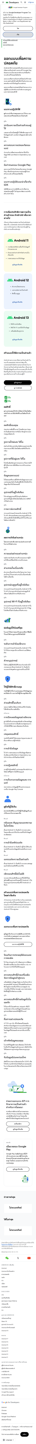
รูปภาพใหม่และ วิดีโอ (13, 442)
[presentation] (18, 109)
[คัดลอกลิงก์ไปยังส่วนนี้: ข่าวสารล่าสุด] (17, 1197)
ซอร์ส (3, 1277)
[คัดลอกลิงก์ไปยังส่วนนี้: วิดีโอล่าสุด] (16, 1219)
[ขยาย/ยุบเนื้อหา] (4, 47)
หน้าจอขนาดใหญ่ (6, 1318)
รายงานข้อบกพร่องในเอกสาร (9, 1389)
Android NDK (6, 1378)
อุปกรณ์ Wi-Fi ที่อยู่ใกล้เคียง (17, 601)
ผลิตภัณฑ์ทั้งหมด (6, 1420)
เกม (3, 1295)
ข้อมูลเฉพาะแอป (11, 475)
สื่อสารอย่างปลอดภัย (13, 1019)
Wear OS (4, 1321)
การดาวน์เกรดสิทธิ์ (12, 509)
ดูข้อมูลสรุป (18, 383)
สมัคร (24, 1434)
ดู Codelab (18, 388)
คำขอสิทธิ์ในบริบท (12, 702)
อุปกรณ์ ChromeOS (7, 1324)
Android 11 (5, 1357)
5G (2, 1310)
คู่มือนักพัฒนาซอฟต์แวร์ (8, 1368)
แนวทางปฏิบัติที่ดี (18, 944)
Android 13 (5, 1351)
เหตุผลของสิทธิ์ (11, 734)
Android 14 (5, 1348)
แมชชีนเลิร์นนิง (6, 1298)
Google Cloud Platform (9, 1416)
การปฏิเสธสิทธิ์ (11, 765)
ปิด (18, 28)
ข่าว (2, 1280)
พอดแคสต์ (4, 1287)
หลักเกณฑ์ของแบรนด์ (26, 1426)
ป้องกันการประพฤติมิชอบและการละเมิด (17, 957)
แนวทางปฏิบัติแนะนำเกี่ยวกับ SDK (17, 183)
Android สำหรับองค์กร (8, 1271)
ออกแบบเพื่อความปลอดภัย (17, 60)
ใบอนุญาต (15, 1426)
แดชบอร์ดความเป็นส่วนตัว (16, 859)
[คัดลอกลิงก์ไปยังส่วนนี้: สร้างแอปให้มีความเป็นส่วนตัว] (6, 356)
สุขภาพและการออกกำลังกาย (9, 1301)
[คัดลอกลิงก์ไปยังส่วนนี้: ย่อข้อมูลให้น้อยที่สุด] (25, 628)
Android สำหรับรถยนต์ (8, 1327)
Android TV (5, 1331)
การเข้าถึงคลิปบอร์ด (13, 842)
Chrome (4, 1410)
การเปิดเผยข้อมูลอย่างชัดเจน (17, 717)
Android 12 (5, 1354)
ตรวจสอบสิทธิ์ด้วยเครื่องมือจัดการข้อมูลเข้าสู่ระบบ (17, 976)
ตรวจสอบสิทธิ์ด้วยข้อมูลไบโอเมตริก (17, 1001)
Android (4, 1268)
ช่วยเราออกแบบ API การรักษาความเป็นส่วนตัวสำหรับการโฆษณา (17, 1104)
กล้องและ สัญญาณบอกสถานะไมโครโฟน (18, 824)
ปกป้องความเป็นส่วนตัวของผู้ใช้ (17, 127)
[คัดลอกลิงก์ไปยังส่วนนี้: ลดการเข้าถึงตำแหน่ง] (25, 538)
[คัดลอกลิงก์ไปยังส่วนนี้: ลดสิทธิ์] (13, 407)
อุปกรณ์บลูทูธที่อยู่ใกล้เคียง (16, 584)
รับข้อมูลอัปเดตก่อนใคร (15, 1057)
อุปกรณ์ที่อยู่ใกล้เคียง (14, 492)
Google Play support (8, 1392)
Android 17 (5, 1339)
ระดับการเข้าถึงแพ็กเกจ (15, 643)
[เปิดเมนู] (3, 2)
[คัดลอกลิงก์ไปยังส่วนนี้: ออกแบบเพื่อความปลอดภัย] (6, 930)
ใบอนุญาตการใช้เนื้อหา (7, 1244)
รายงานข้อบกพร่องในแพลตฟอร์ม (11, 1386)
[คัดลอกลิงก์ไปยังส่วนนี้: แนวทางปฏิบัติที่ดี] (23, 109)
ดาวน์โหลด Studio (7, 1374)
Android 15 (5, 1345)
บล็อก (3, 1283)
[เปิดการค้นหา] (21, 2)
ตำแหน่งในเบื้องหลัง (13, 568)
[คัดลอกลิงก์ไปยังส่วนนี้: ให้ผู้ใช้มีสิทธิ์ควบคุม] (24, 687)
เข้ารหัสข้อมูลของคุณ (13, 1040)
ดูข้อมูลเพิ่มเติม (17, 265)
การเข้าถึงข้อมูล (11, 748)
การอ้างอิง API (5, 1371)
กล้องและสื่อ (5, 1304)
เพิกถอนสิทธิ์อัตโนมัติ (14, 873)
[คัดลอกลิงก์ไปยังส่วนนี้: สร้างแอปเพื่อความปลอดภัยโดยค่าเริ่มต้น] (18, 895)
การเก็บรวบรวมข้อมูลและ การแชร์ (17, 781)
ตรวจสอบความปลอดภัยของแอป (17, 147)
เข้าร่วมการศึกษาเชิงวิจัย (8, 1395)
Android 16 (5, 1342)
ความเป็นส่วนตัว (6, 1307)
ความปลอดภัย (5, 1274)
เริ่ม (18, 35)
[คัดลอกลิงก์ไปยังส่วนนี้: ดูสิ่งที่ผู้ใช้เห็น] (19, 807)
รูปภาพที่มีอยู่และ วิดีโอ (14, 458)
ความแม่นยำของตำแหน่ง (15, 553)
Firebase (4, 1413)
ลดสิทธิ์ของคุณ (11, 425)
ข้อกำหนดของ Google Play (17, 165)
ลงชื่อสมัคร (18, 1124)
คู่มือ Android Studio (7, 1365)
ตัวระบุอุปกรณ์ (10, 660)
